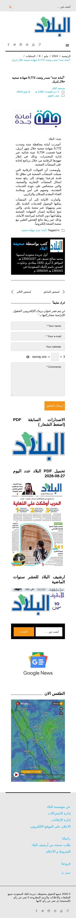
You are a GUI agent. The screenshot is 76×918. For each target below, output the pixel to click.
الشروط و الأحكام (58, 851)
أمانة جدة (41, 230)
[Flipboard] (39, 44)
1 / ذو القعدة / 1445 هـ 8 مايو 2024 (38, 91)
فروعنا (65, 863)
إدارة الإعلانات (60, 820)
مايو (46, 56)
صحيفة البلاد (58, 88)
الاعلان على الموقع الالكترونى (50, 826)
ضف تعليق (53, 95)
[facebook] (8, 44)
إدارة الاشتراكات (59, 813)
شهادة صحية (28, 230)
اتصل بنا (66, 872)
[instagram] (21, 44)
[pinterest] (27, 44)
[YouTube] (33, 44)
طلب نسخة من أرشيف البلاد (50, 845)
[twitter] (14, 44)
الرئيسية (66, 56)
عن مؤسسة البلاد (58, 807)
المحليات (30, 56)
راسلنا (66, 838)
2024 (55, 56)
